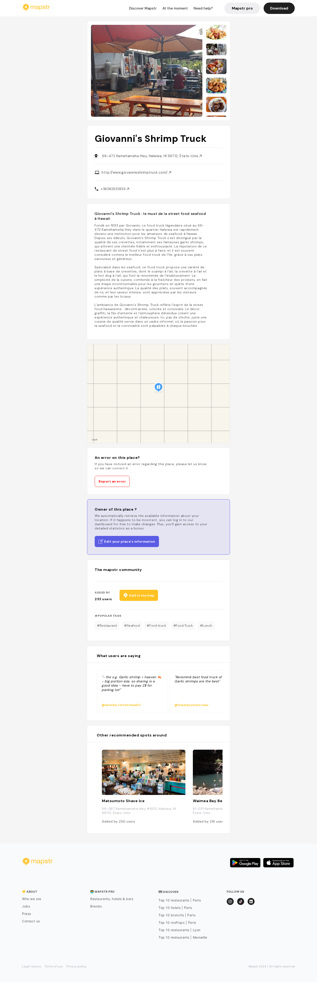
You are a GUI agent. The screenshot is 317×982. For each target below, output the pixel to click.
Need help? (203, 8)
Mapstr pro (242, 8)
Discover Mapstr (143, 8)
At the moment (175, 8)
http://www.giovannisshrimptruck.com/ (135, 172)
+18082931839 (114, 189)
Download (279, 8)
